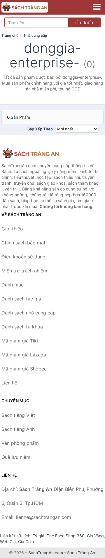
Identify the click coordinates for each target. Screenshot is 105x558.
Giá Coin (26, 541)
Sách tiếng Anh (18, 429)
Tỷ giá (38, 535)
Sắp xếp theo (40, 129)
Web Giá (8, 541)
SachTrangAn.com (45, 552)
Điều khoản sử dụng (23, 257)
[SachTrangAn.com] (33, 7)
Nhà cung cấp (35, 35)
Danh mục (12, 285)
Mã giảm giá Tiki (19, 341)
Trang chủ (9, 35)
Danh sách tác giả (21, 299)
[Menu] (97, 6)
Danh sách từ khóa (22, 327)
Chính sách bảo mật (23, 243)
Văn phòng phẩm (20, 443)
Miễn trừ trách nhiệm (24, 271)
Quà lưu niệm (15, 457)
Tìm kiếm (84, 22)
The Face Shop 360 (66, 535)
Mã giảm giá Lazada (23, 355)
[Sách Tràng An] (30, 153)
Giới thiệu (12, 229)
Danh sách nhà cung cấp (28, 313)
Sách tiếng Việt (18, 415)
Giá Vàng (95, 535)
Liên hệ (9, 383)
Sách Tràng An (81, 552)
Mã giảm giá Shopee (24, 369)
